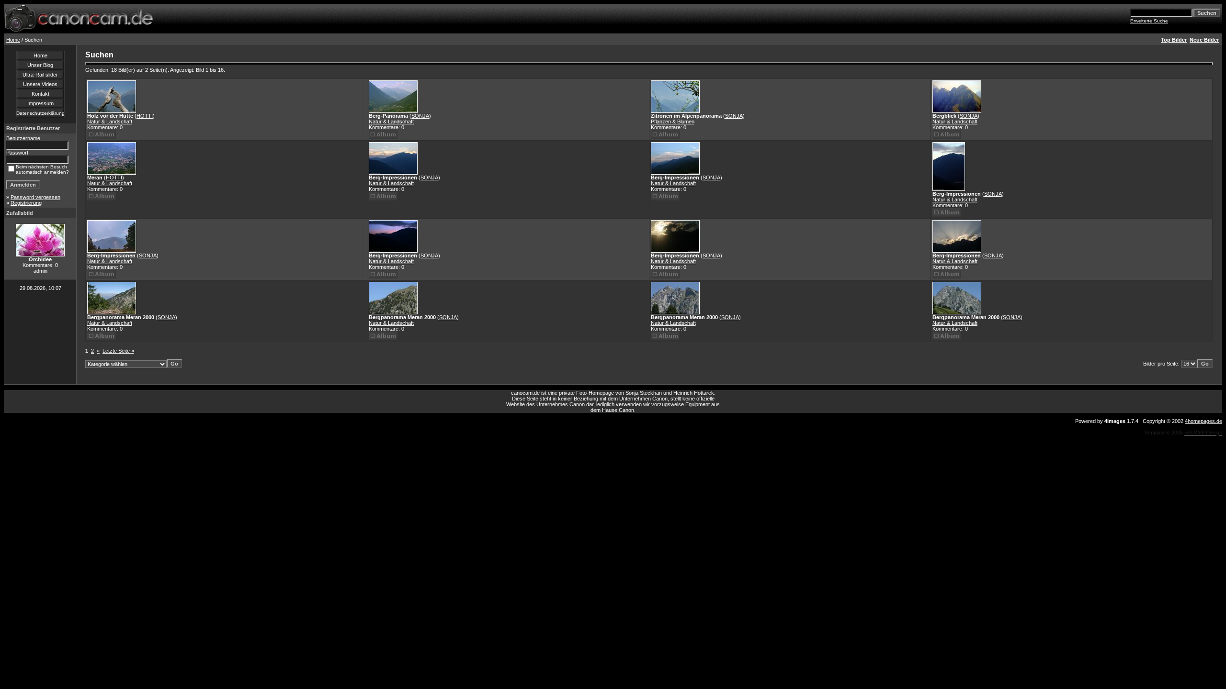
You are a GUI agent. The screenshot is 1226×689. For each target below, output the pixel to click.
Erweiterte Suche (1149, 20)
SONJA (420, 116)
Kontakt (40, 94)
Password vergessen (35, 197)
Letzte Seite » (118, 351)
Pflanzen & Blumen (672, 121)
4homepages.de (1203, 421)
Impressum (40, 103)
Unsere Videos (40, 84)
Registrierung (26, 203)
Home (13, 40)
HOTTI (144, 116)
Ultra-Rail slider (40, 75)
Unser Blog (40, 65)
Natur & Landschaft (109, 121)
